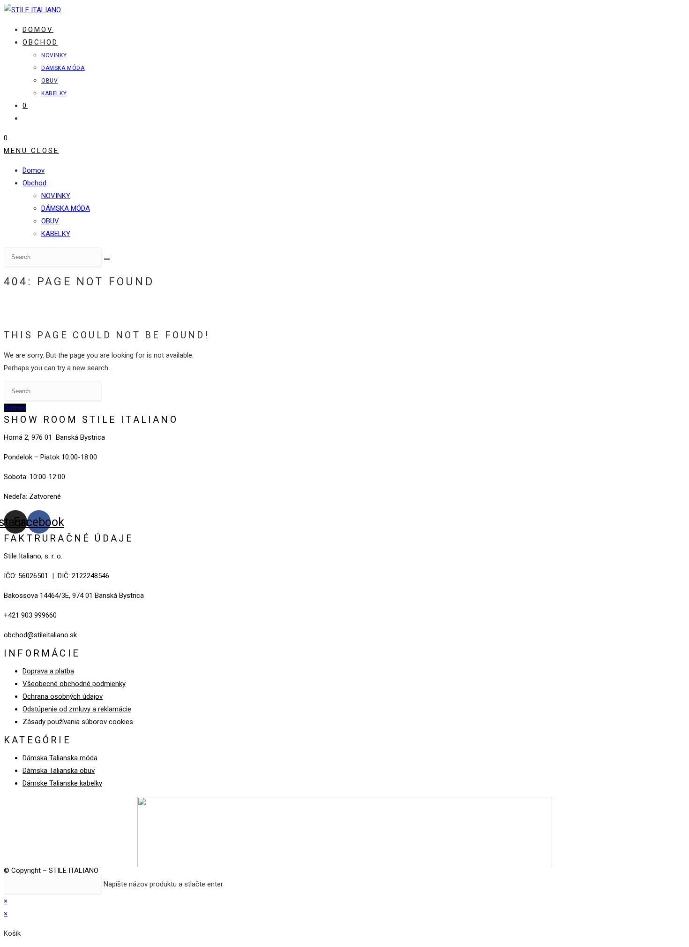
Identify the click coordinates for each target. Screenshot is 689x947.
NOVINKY (55, 195)
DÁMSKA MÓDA (65, 208)
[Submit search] (107, 259)
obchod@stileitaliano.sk (40, 635)
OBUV (50, 221)
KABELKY (55, 233)
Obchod (34, 183)
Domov (33, 170)
